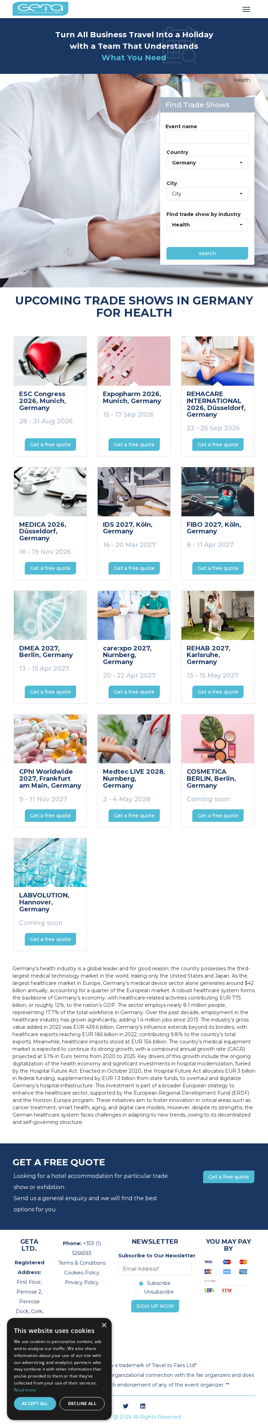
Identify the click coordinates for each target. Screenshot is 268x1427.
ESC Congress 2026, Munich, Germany (42, 401)
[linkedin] (142, 1406)
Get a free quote (50, 444)
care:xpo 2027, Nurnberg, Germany (127, 655)
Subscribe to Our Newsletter (155, 1255)
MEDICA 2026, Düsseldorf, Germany (42, 531)
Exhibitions (183, 80)
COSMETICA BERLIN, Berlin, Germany (211, 778)
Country (177, 152)
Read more (25, 1390)
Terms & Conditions (81, 1263)
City (171, 183)
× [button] (103, 1325)
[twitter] (125, 1406)
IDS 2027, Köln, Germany (127, 528)
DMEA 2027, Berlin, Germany (46, 652)
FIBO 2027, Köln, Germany (214, 528)
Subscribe (159, 1283)
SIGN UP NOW (155, 1306)
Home (155, 80)
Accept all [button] (35, 1403)
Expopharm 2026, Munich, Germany (132, 397)
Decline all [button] (82, 1403)
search (207, 253)
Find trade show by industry (203, 214)
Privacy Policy (82, 1282)
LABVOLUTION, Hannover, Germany (44, 902)
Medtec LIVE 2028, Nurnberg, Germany (134, 778)
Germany (215, 80)
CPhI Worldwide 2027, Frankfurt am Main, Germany (50, 778)
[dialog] (59, 1369)
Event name (181, 126)
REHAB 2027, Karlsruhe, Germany (208, 655)
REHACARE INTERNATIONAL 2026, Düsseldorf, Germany (216, 404)
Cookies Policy (81, 1273)
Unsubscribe (159, 1292)
